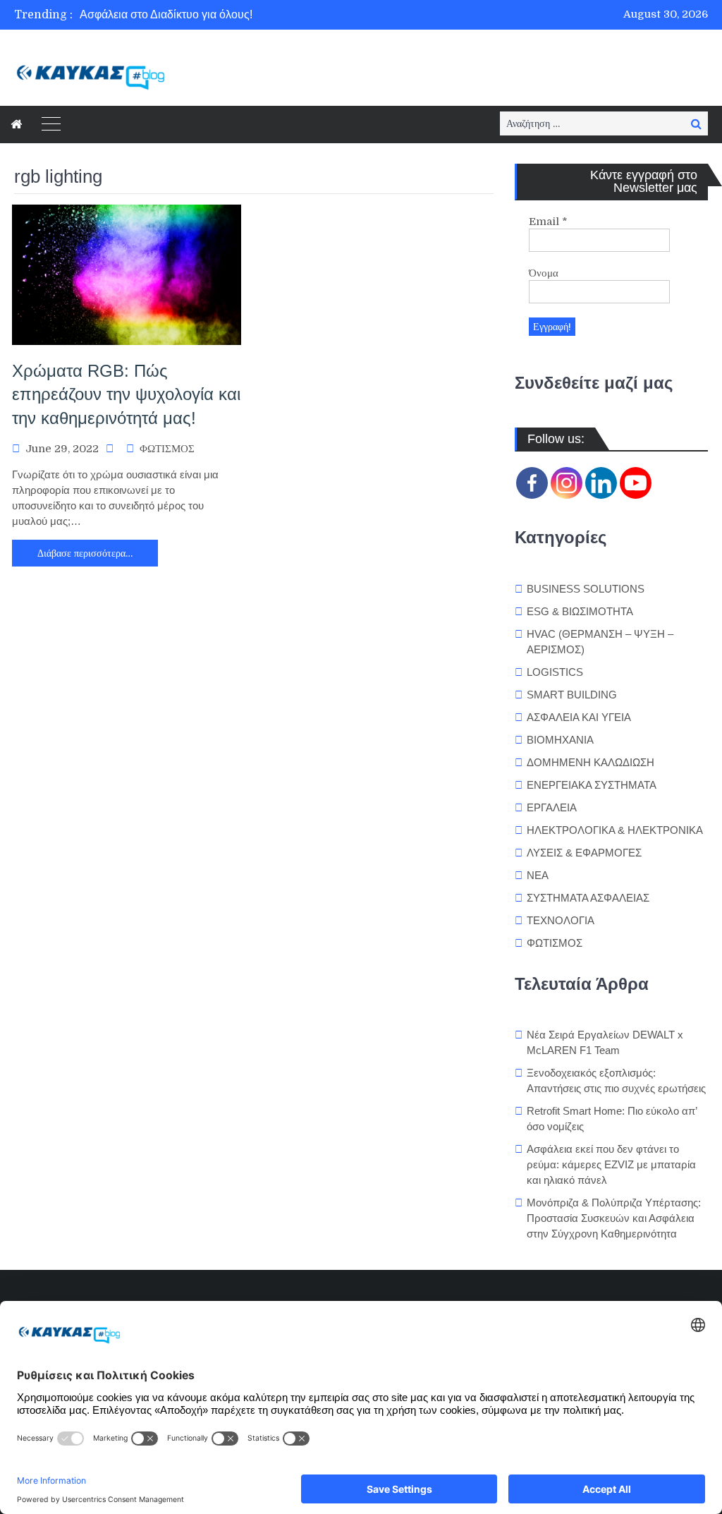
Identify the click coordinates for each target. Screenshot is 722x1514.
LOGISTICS (555, 672)
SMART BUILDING (572, 695)
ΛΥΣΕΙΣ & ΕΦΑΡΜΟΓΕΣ (584, 853)
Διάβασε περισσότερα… (85, 553)
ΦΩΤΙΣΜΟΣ (167, 448)
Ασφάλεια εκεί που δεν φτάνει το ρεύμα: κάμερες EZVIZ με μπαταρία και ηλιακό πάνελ (611, 1164)
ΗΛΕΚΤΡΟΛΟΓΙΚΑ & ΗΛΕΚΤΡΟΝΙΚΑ (615, 830)
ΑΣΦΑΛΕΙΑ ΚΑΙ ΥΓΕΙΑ (579, 717)
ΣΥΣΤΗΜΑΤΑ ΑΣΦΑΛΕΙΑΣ (588, 898)
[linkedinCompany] (601, 483)
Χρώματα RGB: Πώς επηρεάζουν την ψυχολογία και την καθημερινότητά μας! (126, 394)
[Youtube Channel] (635, 483)
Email (548, 221)
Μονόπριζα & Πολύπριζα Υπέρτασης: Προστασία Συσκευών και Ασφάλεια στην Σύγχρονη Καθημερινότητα (614, 1218)
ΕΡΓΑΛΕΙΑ (552, 807)
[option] (255, 15)
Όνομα (543, 273)
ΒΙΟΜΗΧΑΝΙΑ (560, 740)
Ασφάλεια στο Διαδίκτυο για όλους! (166, 14)
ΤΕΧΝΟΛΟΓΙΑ (560, 920)
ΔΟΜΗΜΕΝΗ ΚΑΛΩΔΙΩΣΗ (590, 762)
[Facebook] (532, 483)
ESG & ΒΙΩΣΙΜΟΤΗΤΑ (580, 611)
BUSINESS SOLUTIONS (585, 589)
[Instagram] (566, 483)
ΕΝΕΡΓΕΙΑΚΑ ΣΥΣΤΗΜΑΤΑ (591, 785)
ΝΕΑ (538, 875)
